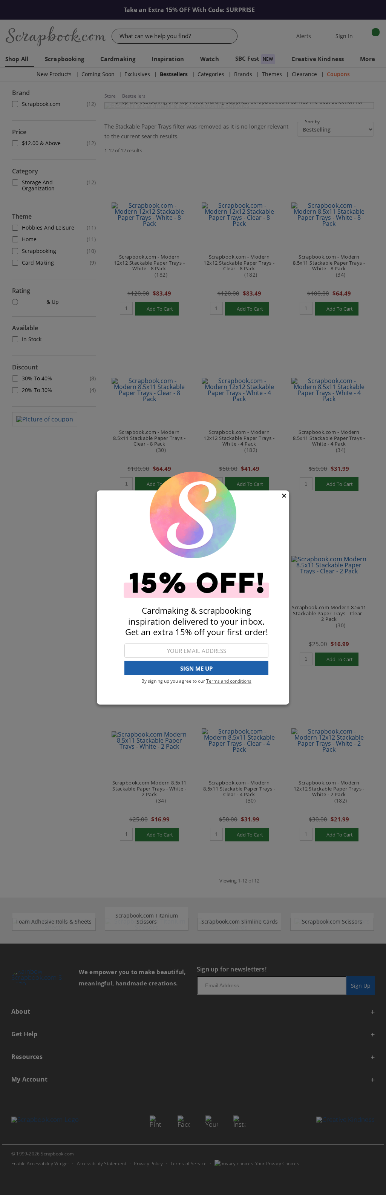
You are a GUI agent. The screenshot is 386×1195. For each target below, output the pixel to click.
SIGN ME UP (196, 668)
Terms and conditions (228, 681)
